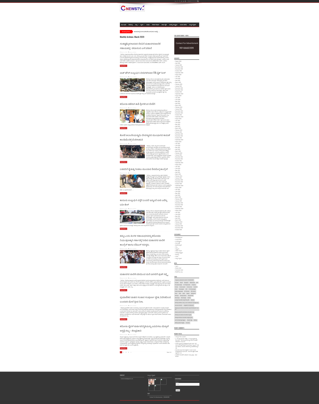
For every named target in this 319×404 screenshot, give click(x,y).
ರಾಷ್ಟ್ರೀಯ (177, 249)
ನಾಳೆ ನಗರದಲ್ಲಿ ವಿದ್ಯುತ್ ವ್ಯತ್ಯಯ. (180, 320)
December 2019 (179, 202)
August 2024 (178, 95)
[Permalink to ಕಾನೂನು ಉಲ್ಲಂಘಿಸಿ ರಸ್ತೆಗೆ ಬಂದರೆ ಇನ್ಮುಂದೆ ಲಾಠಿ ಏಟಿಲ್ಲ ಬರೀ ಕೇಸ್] (132, 223)
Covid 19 (195, 286)
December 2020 (179, 180)
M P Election (186, 291)
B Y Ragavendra (187, 284)
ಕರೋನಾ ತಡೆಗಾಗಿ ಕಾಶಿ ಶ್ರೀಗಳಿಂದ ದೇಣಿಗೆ (137, 103)
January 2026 (178, 65)
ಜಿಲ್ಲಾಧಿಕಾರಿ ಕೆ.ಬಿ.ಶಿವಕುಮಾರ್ (189, 305)
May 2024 (177, 101)
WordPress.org (178, 272)
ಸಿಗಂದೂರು (188, 322)
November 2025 (179, 69)
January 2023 (178, 132)
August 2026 (178, 61)
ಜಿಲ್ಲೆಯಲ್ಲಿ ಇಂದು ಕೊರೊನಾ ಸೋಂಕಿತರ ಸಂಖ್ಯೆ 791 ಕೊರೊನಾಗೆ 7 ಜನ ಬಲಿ (186, 308)
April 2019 (177, 218)
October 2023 (178, 114)
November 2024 (179, 90)
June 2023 (177, 122)
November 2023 (179, 113)
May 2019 (177, 216)
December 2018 (179, 225)
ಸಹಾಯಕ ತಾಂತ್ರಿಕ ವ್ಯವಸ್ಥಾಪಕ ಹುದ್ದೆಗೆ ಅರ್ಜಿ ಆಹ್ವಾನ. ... (147, 31)
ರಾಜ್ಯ (136, 24)
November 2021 (179, 158)
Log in (176, 266)
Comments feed (179, 270)
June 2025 (177, 78)
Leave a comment (132, 52)
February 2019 (178, 222)
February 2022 (178, 153)
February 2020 (178, 199)
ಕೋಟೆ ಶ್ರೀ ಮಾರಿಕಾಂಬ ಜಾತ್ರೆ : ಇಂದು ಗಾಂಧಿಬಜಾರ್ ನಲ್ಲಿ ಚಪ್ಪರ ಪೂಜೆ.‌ (187, 302)
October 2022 (178, 137)
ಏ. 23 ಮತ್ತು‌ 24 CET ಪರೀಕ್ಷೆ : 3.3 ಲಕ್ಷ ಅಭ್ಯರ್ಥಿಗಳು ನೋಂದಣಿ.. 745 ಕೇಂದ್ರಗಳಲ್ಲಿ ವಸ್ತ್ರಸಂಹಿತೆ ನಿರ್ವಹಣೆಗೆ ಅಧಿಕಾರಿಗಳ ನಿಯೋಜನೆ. (186, 340)
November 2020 (179, 181)
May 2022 (177, 147)
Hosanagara (181, 289)
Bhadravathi (192, 282)
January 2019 (178, 224)
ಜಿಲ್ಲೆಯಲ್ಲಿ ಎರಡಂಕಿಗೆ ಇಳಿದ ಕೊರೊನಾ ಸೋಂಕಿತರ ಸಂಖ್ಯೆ (184, 312)
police (184, 293)
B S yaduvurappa (178, 284)
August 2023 (178, 118)
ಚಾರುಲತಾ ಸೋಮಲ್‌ (178, 305)
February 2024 (178, 107)
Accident (176, 282)
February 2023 (178, 130)
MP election (193, 291)
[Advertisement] (169, 16)
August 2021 (178, 164)
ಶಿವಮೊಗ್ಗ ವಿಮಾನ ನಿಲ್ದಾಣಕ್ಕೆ (179, 322)
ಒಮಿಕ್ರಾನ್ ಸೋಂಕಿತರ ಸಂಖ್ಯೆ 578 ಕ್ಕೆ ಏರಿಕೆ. (182, 299)
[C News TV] (132, 10)
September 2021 (179, 162)
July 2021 (177, 166)
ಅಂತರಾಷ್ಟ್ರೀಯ (178, 241)
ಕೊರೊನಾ (192, 299)
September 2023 (179, 116)
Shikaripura (193, 293)
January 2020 (178, 201)
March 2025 (178, 82)
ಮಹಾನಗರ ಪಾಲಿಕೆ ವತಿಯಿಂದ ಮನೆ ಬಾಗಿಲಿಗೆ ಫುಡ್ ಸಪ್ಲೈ (144, 274)
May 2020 (177, 193)
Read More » (123, 65)
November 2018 (179, 227)
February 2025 (178, 84)
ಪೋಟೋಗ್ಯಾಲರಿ (178, 245)
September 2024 (179, 93)
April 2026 (177, 63)
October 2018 (178, 229)
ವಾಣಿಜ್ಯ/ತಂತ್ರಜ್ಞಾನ (173, 24)
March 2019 (178, 220)
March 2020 (178, 197)
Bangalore (186, 282)
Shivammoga (190, 295)
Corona (176, 286)
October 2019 (178, 206)
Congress (194, 284)
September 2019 (179, 208)
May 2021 (177, 170)
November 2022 (179, 136)
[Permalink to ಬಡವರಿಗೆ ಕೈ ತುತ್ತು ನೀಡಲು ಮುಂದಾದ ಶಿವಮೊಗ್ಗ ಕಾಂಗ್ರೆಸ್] (132, 187)
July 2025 (177, 76)
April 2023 (177, 126)
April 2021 (177, 172)
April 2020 (177, 195)
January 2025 (178, 86)
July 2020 (177, 189)
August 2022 (178, 141)
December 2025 (179, 67)
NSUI (180, 293)
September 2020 (179, 185)
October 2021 (178, 160)
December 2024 (179, 88)
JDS (186, 289)
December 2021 (179, 157)
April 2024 (177, 103)
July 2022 (177, 143)
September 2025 (179, 72)
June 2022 (177, 145)
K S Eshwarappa (192, 289)
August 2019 (178, 210)
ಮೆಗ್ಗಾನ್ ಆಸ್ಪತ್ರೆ (189, 320)
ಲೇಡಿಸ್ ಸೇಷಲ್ (155, 24)
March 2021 (178, 174)
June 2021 (177, 168)
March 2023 (178, 128)
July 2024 (177, 97)
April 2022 (177, 149)
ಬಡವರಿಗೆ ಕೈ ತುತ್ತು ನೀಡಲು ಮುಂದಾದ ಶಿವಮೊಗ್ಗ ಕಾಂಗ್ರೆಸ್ (144, 169)
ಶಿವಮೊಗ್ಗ (131, 24)
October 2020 (178, 183)
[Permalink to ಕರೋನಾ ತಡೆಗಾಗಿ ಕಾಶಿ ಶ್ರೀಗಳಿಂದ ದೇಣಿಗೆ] (132, 122)
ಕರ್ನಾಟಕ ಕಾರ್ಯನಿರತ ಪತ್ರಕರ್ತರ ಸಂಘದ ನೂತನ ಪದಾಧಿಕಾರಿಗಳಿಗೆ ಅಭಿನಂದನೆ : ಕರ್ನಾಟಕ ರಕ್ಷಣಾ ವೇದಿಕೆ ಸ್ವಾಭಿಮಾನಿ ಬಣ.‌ (186, 351)
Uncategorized (178, 237)
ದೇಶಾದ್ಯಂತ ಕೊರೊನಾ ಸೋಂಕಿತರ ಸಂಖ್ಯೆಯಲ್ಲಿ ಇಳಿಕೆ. (184, 317)
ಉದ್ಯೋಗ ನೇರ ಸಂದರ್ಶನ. (180, 336)
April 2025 (177, 80)
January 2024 (178, 109)
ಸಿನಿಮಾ (148, 24)
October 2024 (178, 92)
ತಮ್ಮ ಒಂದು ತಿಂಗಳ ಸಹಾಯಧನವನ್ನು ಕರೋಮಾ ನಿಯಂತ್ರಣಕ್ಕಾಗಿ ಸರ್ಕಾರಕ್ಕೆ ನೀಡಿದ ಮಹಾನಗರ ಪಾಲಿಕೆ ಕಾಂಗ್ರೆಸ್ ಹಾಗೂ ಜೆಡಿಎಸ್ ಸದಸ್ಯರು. (142, 240)
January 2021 (178, 178)
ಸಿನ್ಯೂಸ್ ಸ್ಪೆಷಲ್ (192, 24)
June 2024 (177, 99)
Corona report (182, 286)
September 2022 (179, 139)
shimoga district (183, 295)
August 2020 (178, 187)
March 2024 (178, 105)
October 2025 (178, 70)
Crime (176, 289)
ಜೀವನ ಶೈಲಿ (164, 24)
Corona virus (189, 286)
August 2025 (178, 74)
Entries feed (178, 268)
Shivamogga (183, 297)
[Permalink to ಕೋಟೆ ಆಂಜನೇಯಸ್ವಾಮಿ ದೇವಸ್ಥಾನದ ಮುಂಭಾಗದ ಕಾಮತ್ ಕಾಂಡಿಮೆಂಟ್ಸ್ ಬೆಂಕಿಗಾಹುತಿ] (132, 157)
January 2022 (178, 155)
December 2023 (179, 111)
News (176, 293)
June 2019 (177, 214)
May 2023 (177, 124)
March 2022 (178, 151)
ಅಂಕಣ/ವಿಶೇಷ (183, 24)
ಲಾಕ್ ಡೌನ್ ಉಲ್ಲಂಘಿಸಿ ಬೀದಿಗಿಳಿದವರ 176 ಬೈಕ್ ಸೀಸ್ (143, 72)
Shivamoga (177, 297)
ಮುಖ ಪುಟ (123, 24)
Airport (181, 282)
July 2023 (177, 120)
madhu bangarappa (179, 291)
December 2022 (179, 134)
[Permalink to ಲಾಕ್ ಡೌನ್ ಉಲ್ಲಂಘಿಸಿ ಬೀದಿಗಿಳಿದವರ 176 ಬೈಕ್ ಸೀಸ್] (132, 91)
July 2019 (177, 212)
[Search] (198, 1)
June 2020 (177, 191)
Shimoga (176, 295)
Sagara (187, 293)
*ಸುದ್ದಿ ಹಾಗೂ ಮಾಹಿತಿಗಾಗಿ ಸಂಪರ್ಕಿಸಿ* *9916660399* (184, 279)
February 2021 (178, 176)
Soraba (189, 297)
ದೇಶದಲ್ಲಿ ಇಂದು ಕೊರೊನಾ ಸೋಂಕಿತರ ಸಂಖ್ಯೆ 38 (183, 314)
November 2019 (179, 204)
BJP (197, 282)
